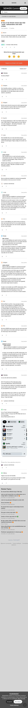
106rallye (5, 73)
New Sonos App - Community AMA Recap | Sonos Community (11, 382)
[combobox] (14, 12)
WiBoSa (5, 473)
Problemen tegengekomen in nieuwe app (11, 532)
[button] (1, 8)
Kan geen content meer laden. (8, 512)
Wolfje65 (5, 85)
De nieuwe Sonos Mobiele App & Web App (11, 491)
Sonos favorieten (5, 502)
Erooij (4, 236)
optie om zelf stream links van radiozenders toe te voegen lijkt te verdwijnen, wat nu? (13, 495)
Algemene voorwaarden (6, 543)
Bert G (4, 32)
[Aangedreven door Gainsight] (14, 540)
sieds (4, 135)
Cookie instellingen (17, 543)
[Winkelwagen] (25, 3)
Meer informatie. (21, 698)
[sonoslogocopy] (14, 3)
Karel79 (5, 118)
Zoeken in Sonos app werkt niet (9, 516)
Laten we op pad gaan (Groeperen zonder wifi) (12, 500)
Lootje (4, 152)
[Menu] (2, 3)
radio (3, 41)
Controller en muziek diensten (9, 16)
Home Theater (4, 524)
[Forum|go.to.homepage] (10, 8)
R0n (4, 219)
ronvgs (4, 409)
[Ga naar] (2, 12)
